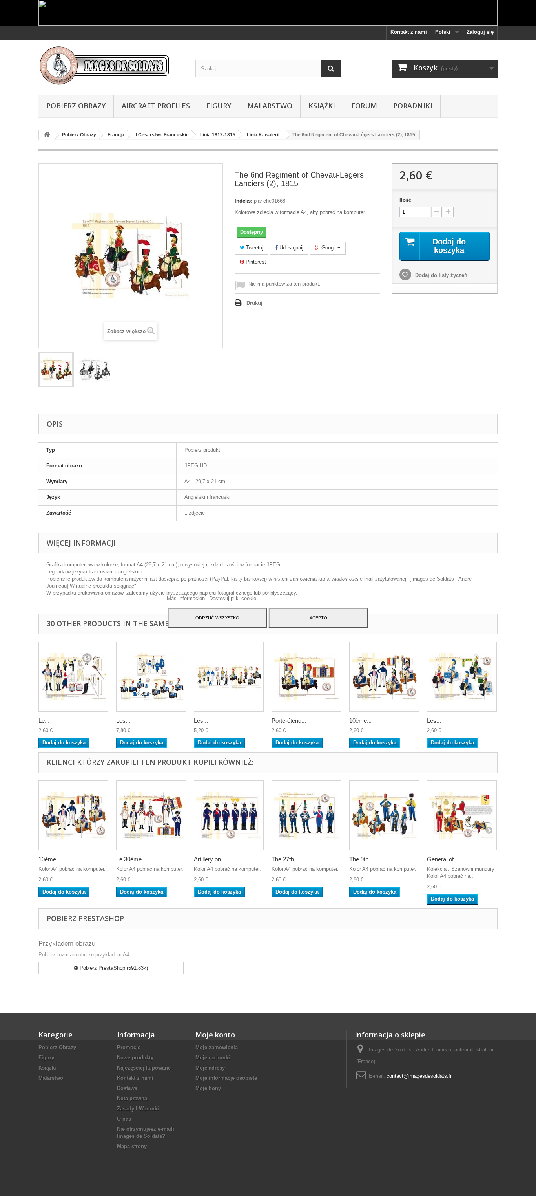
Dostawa (127, 1088)
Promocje (128, 1047)
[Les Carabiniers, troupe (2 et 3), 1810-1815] (229, 677)
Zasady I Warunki (138, 1109)
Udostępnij (290, 248)
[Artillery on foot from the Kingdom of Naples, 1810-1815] (229, 815)
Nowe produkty (135, 1057)
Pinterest (255, 262)
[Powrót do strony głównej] (46, 135)
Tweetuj (253, 248)
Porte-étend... (289, 720)
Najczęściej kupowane (144, 1068)
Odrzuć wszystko (217, 617)
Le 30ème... (131, 859)
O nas (124, 1119)
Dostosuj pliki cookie (232, 598)
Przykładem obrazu (66, 943)
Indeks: (243, 201)
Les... (123, 720)
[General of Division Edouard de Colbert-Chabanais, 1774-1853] (462, 815)
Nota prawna (132, 1098)
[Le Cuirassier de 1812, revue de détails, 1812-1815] (73, 677)
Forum (364, 105)
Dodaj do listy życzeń (440, 275)
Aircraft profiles (156, 105)
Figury (218, 105)
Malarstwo (269, 105)
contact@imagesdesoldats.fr (419, 1076)
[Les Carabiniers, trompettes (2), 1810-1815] (462, 677)
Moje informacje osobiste (226, 1078)
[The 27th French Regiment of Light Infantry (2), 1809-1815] (306, 815)
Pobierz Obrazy (76, 105)
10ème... (360, 720)
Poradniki (412, 105)
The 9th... (361, 859)
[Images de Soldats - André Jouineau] (111, 65)
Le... (43, 720)
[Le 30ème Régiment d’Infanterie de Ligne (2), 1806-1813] (151, 815)
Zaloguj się (480, 32)
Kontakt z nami (408, 32)
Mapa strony (132, 1146)
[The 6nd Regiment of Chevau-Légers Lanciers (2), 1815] (56, 369)
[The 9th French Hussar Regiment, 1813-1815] (384, 815)
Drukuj (254, 303)
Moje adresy (210, 1068)
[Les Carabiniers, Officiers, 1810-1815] (151, 677)
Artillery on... (210, 859)
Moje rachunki (212, 1057)
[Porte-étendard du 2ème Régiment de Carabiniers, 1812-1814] (306, 677)
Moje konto (215, 1034)
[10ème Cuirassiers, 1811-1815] (384, 677)
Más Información (186, 598)
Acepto (318, 617)
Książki (321, 105)
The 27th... (285, 859)
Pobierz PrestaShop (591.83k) (113, 968)
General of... (442, 859)
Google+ (330, 248)
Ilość (405, 200)
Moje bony (208, 1088)
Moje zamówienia (216, 1047)
